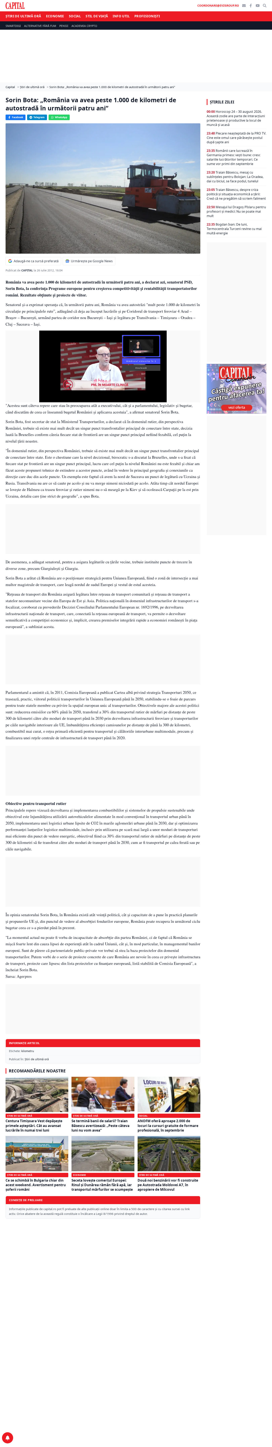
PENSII (63, 26)
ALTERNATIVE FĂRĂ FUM (40, 26)
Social (75, 16)
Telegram (39, 117)
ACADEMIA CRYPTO (84, 26)
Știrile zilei (222, 102)
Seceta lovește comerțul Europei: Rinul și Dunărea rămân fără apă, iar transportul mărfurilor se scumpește (102, 1185)
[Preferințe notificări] (7, 1437)
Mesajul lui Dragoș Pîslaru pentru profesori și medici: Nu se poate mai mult (236, 211)
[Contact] (244, 5)
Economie (55, 16)
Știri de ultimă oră (23, 16)
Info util (121, 16)
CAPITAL (27, 270)
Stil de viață (97, 16)
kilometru (27, 1051)
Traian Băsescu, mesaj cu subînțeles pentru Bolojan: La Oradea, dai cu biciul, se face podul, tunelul (235, 176)
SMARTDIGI (13, 26)
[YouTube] (258, 5)
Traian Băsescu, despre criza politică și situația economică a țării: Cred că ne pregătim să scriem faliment (236, 194)
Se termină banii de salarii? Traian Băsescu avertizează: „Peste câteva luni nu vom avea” (100, 1126)
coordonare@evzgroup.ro (218, 5)
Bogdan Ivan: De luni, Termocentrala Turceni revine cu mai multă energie (234, 228)
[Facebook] (250, 5)
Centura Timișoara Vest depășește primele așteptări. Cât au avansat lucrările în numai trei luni (34, 1126)
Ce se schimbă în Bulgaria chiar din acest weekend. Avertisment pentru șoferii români (36, 1185)
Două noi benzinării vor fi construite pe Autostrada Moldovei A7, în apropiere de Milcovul (168, 1185)
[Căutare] (264, 5)
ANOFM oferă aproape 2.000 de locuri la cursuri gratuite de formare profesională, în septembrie (168, 1126)
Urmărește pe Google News (92, 261)
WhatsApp (61, 117)
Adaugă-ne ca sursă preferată (36, 261)
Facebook (17, 117)
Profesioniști (147, 16)
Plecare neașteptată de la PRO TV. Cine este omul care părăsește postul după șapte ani (236, 137)
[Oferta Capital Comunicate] (236, 389)
